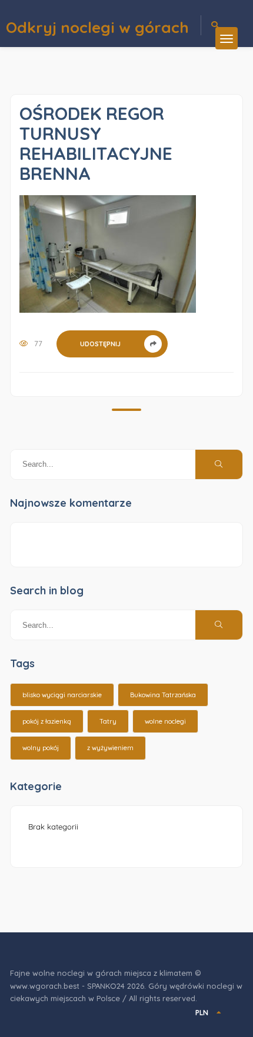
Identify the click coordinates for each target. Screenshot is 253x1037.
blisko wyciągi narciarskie (62, 695)
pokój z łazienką (46, 721)
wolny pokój (40, 748)
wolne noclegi (165, 721)
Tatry (107, 721)
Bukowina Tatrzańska (163, 695)
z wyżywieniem (110, 748)
